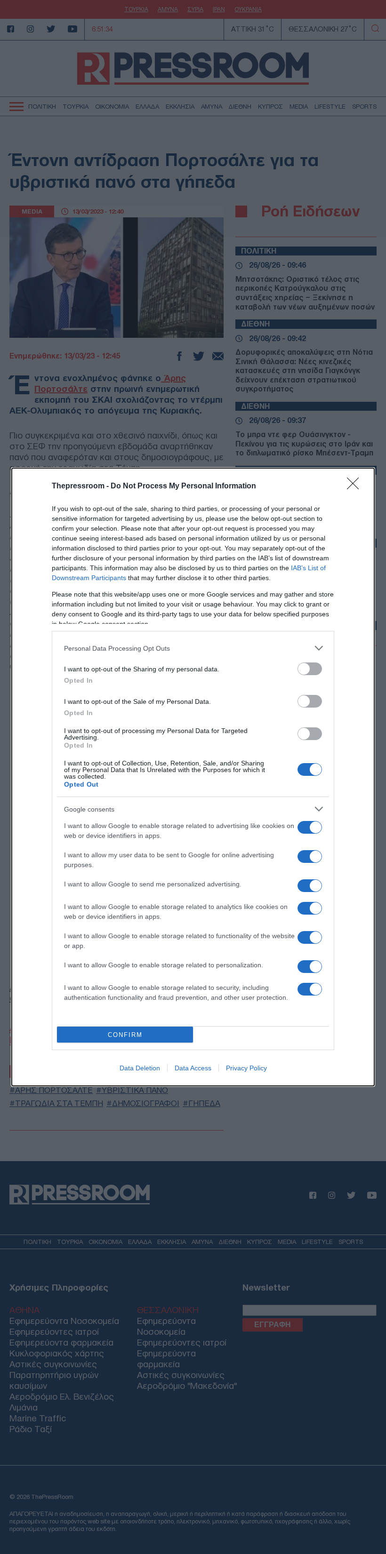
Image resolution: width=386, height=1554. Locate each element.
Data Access (193, 1068)
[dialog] (193, 777)
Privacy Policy (246, 1068)
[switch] (310, 668)
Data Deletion (140, 1068)
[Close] (356, 486)
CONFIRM (125, 1034)
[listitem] (193, 648)
